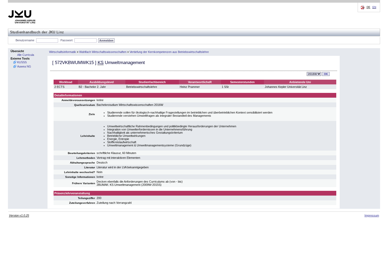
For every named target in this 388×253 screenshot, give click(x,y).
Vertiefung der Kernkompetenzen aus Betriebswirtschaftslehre (169, 51)
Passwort (66, 40)
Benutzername (25, 40)
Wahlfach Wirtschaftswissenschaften (102, 51)
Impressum (372, 215)
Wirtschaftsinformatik (62, 51)
